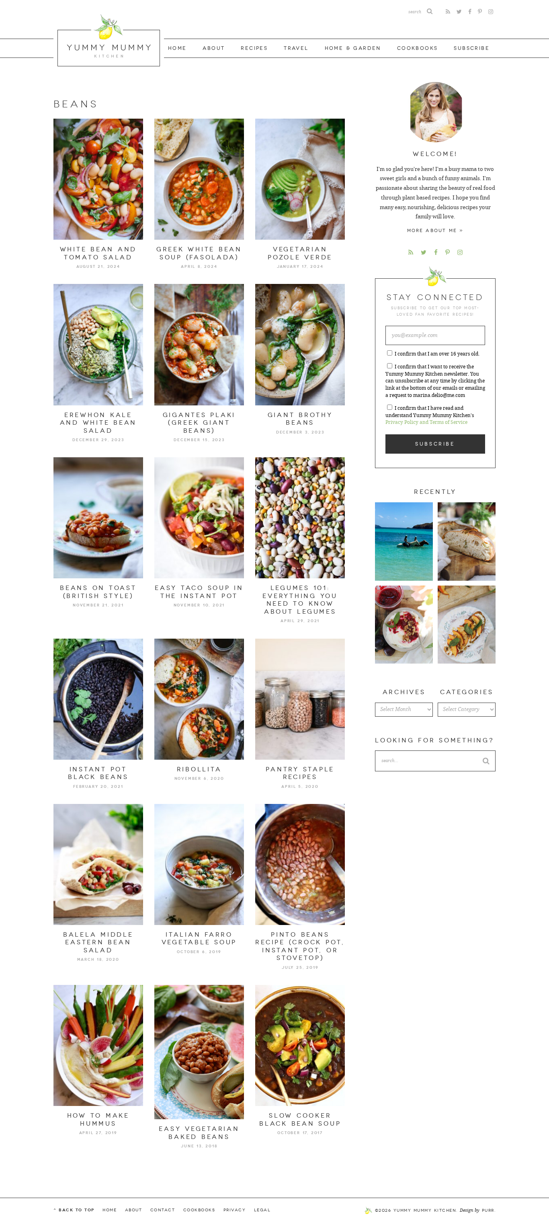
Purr (488, 1210)
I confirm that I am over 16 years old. (437, 354)
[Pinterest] (479, 12)
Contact (162, 1210)
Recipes (254, 48)
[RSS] (448, 12)
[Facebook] (470, 12)
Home (177, 48)
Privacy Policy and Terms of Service (426, 422)
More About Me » (435, 230)
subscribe (472, 48)
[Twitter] (459, 12)
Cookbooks (417, 48)
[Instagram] (491, 12)
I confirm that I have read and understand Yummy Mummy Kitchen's (429, 415)
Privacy (234, 1210)
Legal (262, 1210)
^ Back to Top (73, 1210)
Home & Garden (353, 48)
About (214, 48)
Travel (296, 48)
